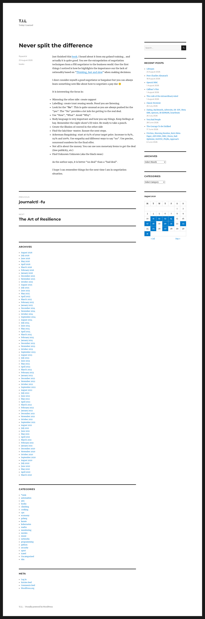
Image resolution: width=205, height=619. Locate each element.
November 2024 (28, 311)
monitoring (26, 530)
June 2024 (25, 326)
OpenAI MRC (152, 82)
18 (153, 223)
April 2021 (25, 437)
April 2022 (25, 402)
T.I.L (23, 21)
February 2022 (27, 408)
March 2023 (26, 370)
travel (23, 553)
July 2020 (25, 463)
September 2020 (28, 457)
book (74, 56)
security (24, 548)
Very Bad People (154, 119)
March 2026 (26, 267)
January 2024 (27, 340)
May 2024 (25, 329)
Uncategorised (27, 556)
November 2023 (28, 346)
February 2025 (27, 302)
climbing (25, 507)
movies (24, 533)
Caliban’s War (153, 89)
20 (165, 223)
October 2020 (27, 454)
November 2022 (28, 381)
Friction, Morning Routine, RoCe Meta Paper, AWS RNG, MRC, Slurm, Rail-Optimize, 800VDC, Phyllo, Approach (163, 136)
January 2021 (26, 446)
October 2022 (27, 384)
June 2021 (25, 431)
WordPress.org (27, 588)
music (23, 536)
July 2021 (25, 428)
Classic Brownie (154, 103)
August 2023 (26, 355)
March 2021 (26, 440)
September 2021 (28, 422)
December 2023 (28, 343)
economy (25, 515)
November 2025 (28, 279)
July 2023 (25, 358)
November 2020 (28, 451)
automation (26, 498)
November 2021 (28, 416)
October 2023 (27, 349)
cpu (22, 512)
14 (171, 218)
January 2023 (27, 375)
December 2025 (28, 276)
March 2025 (26, 299)
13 (165, 218)
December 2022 (28, 378)
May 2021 (25, 434)
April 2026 (25, 264)
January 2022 (27, 410)
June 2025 (25, 291)
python (24, 545)
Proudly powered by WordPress (39, 607)
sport (23, 550)
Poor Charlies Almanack (157, 76)
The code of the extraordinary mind (162, 96)
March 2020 (26, 475)
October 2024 (27, 314)
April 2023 (25, 367)
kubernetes (26, 524)
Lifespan (150, 69)
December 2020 (28, 448)
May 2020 (25, 469)
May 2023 (25, 364)
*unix (23, 495)
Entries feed (26, 582)
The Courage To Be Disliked (159, 126)
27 (165, 229)
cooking (24, 510)
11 (153, 218)
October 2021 (27, 419)
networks (25, 539)
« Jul (153, 239)
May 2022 (25, 399)
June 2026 (25, 258)
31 (147, 234)
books (21, 64)
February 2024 (27, 337)
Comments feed (28, 585)
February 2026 (27, 270)
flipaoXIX (23, 56)
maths (24, 527)
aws (23, 501)
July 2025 (25, 288)
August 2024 (26, 320)
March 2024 (26, 334)
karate (24, 521)
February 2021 (27, 443)
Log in (24, 579)
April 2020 (25, 472)
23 (183, 223)
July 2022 (25, 393)
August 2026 (26, 252)
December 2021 (28, 413)
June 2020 (25, 466)
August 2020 (26, 460)
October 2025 (27, 282)
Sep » (177, 239)
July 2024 (25, 323)
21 (171, 223)
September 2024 (28, 317)
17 (147, 223)
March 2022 (26, 405)
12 (159, 218)
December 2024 (28, 308)
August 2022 (26, 390)
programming (27, 542)
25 (153, 229)
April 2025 (25, 296)
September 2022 (28, 387)
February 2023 (27, 372)
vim (22, 559)
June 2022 (25, 396)
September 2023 (28, 352)
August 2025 (26, 285)
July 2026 (25, 255)
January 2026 (27, 273)
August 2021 (26, 425)
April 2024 (25, 331)
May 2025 (25, 293)
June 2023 (25, 361)
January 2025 (27, 305)
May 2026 (25, 261)
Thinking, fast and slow (89, 72)
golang (24, 518)
